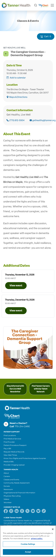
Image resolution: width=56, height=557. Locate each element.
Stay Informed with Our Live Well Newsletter (15, 389)
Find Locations (10, 435)
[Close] (53, 529)
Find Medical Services (12, 439)
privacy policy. (37, 539)
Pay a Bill (7, 448)
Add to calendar (18, 77)
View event (16, 285)
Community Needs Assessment (17, 483)
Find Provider (9, 442)
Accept (28, 552)
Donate (7, 486)
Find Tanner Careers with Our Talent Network (41, 389)
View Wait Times (10, 455)
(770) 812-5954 (16, 120)
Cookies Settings (28, 544)
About (6, 473)
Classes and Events (11, 480)
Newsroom (8, 489)
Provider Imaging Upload (14, 465)
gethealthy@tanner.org (40, 120)
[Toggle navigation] (52, 5)
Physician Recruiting (12, 496)
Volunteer (8, 502)
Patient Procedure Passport (15, 445)
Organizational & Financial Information (19, 493)
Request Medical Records (14, 452)
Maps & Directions (18, 97)
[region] (28, 541)
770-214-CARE (22, 426)
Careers (7, 476)
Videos (6, 499)
